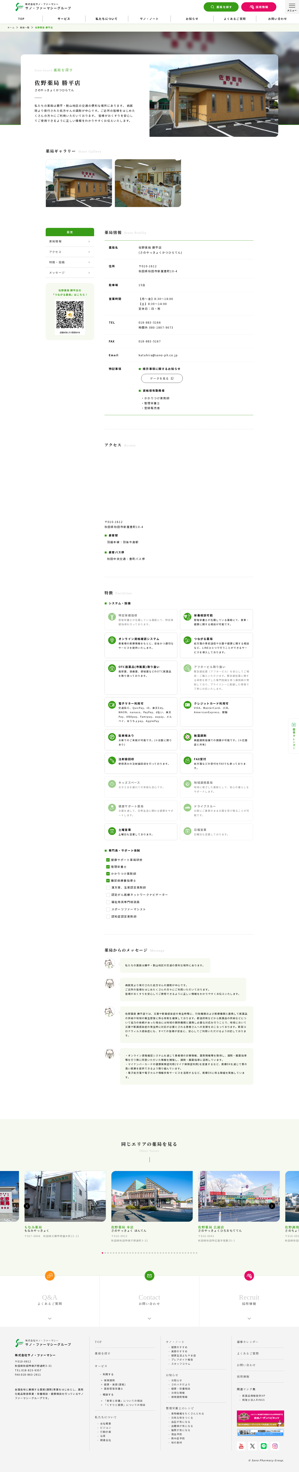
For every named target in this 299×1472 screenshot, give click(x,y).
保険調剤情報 (179, 1397)
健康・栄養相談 (181, 1388)
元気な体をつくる (182, 1417)
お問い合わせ (277, 19)
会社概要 (105, 1423)
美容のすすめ (179, 1351)
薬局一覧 (25, 27)
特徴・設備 (57, 262)
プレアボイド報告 (182, 1359)
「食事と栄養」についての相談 (123, 1400)
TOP (21, 19)
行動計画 (105, 1431)
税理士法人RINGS (253, 1400)
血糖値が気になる (182, 1426)
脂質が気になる (181, 1430)
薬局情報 (55, 241)
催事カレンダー (294, 739)
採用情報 (262, 7)
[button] (27, 1206)
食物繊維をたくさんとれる (188, 1413)
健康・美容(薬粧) (115, 1384)
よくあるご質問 (235, 19)
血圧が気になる (181, 1421)
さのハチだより (181, 1384)
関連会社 (105, 1440)
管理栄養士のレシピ (180, 1408)
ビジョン (105, 1427)
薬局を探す (224, 7)
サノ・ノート (149, 19)
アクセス (55, 252)
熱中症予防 (178, 1438)
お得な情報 (178, 1392)
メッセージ (57, 272)
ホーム (11, 27)
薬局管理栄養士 (113, 1388)
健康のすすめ (179, 1347)
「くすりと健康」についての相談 (124, 1405)
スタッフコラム (181, 1363)
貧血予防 (176, 1434)
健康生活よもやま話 (183, 1355)
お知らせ (192, 19)
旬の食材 (176, 1442)
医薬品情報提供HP (254, 1395)
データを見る (159, 378)
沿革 (103, 1436)
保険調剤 (109, 1380)
